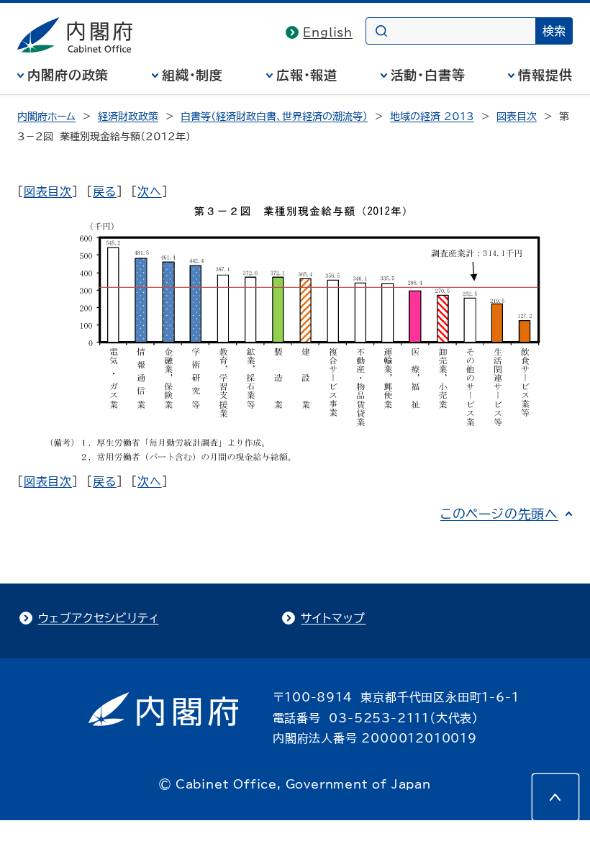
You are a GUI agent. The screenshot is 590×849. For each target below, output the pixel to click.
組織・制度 (193, 74)
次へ (149, 191)
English (328, 32)
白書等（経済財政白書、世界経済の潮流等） (274, 117)
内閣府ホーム (46, 117)
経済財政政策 (128, 117)
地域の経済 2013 (432, 117)
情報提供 (545, 74)
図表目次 (516, 117)
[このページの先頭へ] (555, 797)
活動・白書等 (428, 74)
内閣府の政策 (68, 74)
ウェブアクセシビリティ (98, 618)
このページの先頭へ (499, 513)
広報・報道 (307, 74)
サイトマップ (333, 618)
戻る (105, 191)
